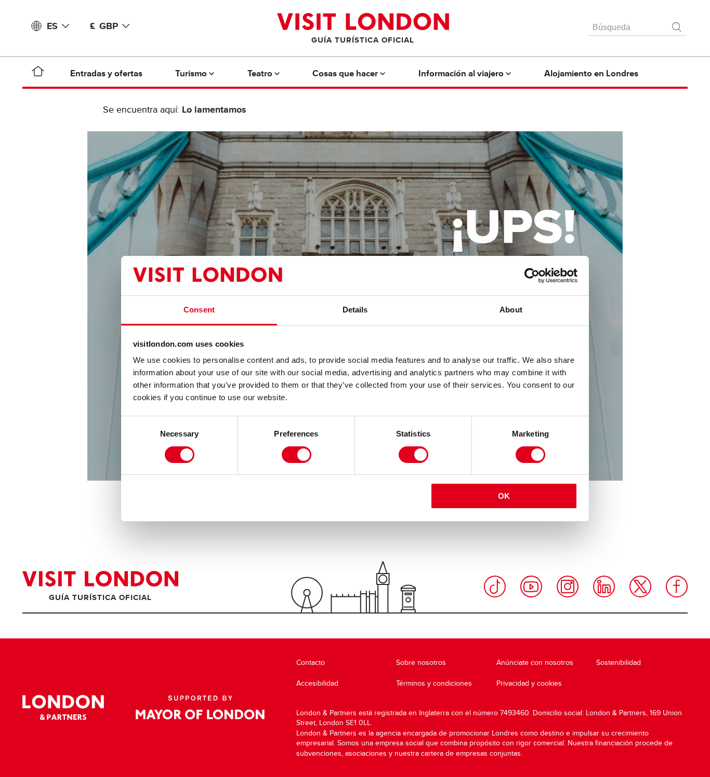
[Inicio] (38, 73)
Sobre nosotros (421, 662)
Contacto (310, 662)
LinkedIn (604, 586)
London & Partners (63, 707)
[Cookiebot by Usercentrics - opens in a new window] (532, 275)
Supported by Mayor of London (200, 707)
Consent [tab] (199, 309)
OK (504, 496)
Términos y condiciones (434, 683)
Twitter (640, 586)
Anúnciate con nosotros (534, 662)
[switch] (296, 454)
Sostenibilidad (618, 662)
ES (52, 26)
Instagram (567, 586)
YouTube (531, 586)
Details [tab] (355, 309)
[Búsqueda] (677, 24)
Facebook (677, 586)
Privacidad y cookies (529, 683)
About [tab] (510, 309)
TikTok (495, 586)
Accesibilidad (317, 683)
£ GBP (104, 26)
